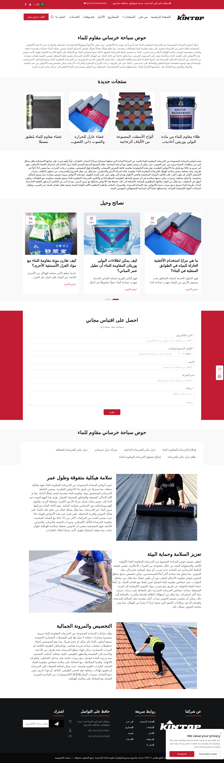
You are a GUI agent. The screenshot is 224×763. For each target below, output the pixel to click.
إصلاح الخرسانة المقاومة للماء (179, 449)
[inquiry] (219, 369)
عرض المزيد (192, 289)
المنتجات (129, 16)
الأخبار (101, 16)
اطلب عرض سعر (36, 16)
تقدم (112, 412)
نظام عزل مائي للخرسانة (181, 457)
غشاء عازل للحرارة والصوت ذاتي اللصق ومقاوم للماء (89, 139)
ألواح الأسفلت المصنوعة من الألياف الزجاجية (134, 139)
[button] (116, 299)
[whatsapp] (219, 376)
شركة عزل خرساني (105, 449)
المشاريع (113, 16)
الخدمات (74, 16)
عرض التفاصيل (180, 111)
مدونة (131, 733)
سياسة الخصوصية (63, 757)
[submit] (56, 723)
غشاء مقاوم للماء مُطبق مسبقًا (43, 139)
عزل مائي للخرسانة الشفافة (72, 449)
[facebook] (25, 4)
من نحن (143, 16)
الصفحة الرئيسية (161, 16)
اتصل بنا (60, 16)
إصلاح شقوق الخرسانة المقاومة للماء (140, 457)
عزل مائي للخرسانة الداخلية (140, 449)
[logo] (190, 17)
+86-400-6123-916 (99, 730)
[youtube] (30, 4)
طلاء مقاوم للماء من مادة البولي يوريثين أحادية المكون (180, 139)
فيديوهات (88, 16)
